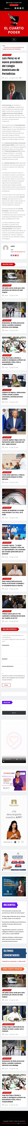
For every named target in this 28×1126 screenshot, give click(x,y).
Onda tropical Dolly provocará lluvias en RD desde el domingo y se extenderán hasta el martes (13, 583)
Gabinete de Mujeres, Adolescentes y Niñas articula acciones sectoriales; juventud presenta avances (14, 395)
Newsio (15, 1123)
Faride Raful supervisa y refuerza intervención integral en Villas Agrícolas (13, 477)
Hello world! (22, 961)
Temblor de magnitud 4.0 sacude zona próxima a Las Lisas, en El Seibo (13, 512)
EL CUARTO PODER (14, 30)
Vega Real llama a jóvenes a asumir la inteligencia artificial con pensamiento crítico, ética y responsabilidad (14, 361)
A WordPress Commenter (9, 961)
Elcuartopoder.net (7, 1123)
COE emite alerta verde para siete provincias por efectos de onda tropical (13, 290)
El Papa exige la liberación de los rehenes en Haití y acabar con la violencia (13, 1029)
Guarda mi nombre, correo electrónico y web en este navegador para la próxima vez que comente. (13, 678)
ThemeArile (23, 1123)
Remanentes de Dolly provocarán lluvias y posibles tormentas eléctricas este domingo (13, 325)
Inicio (3, 45)
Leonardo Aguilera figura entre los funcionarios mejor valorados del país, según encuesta (13, 442)
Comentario (5, 645)
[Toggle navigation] (14, 39)
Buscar (7, 702)
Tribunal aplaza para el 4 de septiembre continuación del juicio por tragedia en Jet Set (13, 616)
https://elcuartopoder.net (18, 252)
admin (6, 78)
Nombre (5, 659)
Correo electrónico (8, 666)
